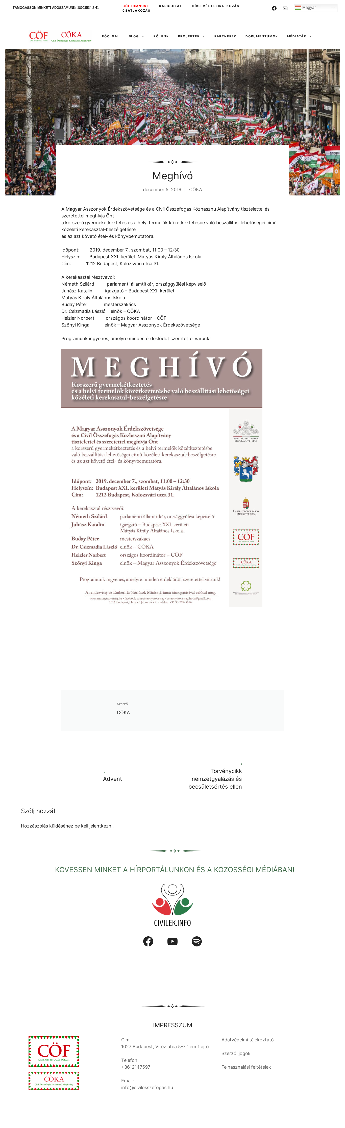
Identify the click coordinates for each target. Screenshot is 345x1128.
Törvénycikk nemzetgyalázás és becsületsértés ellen (215, 779)
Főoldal (111, 36)
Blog (134, 36)
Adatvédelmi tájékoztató (247, 1039)
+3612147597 (135, 1067)
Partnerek (225, 36)
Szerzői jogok (236, 1053)
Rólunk (161, 36)
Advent (112, 778)
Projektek (189, 36)
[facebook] (274, 8)
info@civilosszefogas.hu (147, 1087)
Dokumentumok (261, 36)
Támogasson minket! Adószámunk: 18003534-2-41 (56, 8)
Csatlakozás (136, 10)
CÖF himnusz (135, 6)
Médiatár (296, 36)
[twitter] (285, 8)
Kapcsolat (170, 6)
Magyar (308, 7)
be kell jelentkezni (93, 826)
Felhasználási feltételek (246, 1067)
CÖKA (195, 189)
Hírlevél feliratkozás (215, 6)
